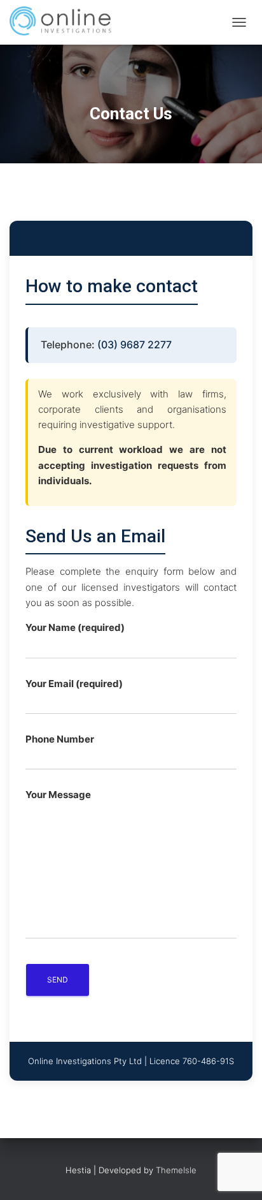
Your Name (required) (75, 627)
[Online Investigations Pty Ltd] (66, 22)
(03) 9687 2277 (134, 344)
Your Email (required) (74, 684)
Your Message (58, 795)
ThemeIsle (176, 1170)
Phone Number (59, 739)
